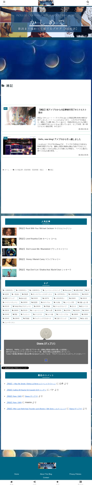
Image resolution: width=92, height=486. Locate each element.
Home (16, 474)
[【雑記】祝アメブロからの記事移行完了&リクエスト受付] (56, 423)
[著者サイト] (46, 360)
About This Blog (46, 474)
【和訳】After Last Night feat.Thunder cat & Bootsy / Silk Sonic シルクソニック (36, 409)
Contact (46, 477)
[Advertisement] (46, 59)
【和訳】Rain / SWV (14, 396)
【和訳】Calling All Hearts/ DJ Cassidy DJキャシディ (26, 390)
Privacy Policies (75, 474)
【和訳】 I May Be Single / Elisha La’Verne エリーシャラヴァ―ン (31, 384)
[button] (85, 305)
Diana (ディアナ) (46, 343)
